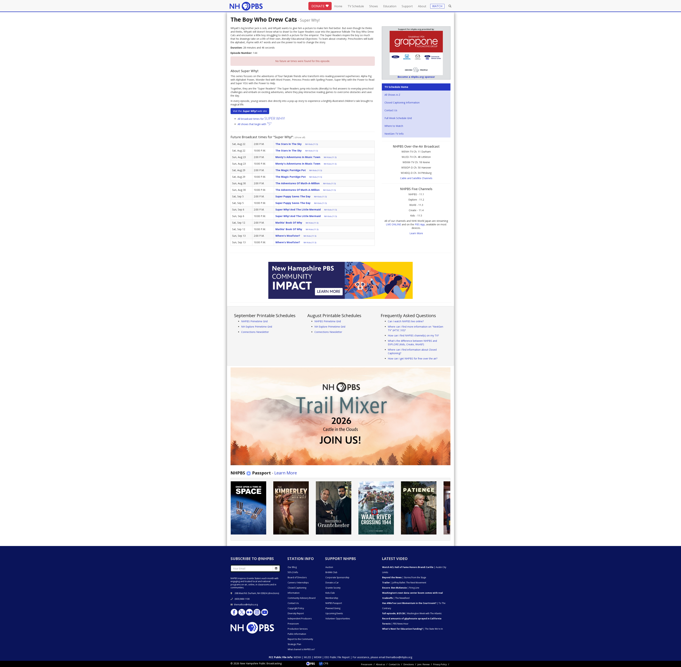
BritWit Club (331, 572)
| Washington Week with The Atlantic (412, 613)
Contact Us (390, 110)
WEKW (318, 657)
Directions (408, 664)
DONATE (318, 6)
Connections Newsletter (255, 332)
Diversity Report (296, 613)
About (422, 6)
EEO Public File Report (337, 657)
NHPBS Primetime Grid (254, 321)
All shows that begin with (255, 124)
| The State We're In (412, 628)
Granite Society (332, 587)
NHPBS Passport (333, 603)
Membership (331, 598)
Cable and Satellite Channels (416, 178)
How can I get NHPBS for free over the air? (412, 358)
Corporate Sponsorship (337, 577)
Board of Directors (297, 577)
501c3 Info (293, 572)
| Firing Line (400, 587)
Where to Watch (393, 126)
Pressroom (293, 623)
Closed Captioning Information (402, 102)
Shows (373, 6)
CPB (325, 663)
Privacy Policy (440, 664)
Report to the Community (300, 639)
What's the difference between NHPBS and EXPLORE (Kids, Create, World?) (412, 342)
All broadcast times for (261, 118)
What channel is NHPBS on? (301, 649)
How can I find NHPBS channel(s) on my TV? (413, 335)
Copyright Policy (296, 608)
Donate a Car (332, 582)
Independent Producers (300, 618)
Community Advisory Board (301, 598)
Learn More (416, 233)
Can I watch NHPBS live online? (406, 321)
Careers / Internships (298, 582)
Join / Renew (423, 664)
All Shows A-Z (392, 94)
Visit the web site (250, 111)
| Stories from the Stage (404, 577)
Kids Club (330, 592)
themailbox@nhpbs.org (246, 604)
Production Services (298, 628)
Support (407, 6)
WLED (307, 657)
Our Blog (292, 567)
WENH (297, 657)
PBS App (420, 224)
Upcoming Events (334, 613)
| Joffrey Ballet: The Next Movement (404, 582)
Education (389, 6)
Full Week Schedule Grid (398, 118)
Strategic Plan (294, 644)
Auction (329, 567)
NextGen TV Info (394, 133)
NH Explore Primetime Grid (256, 326)
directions (273, 593)
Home (338, 6)
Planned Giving (332, 608)
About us (380, 664)
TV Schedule (356, 6)
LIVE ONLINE (393, 224)
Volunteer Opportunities (337, 618)
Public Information (297, 633)
